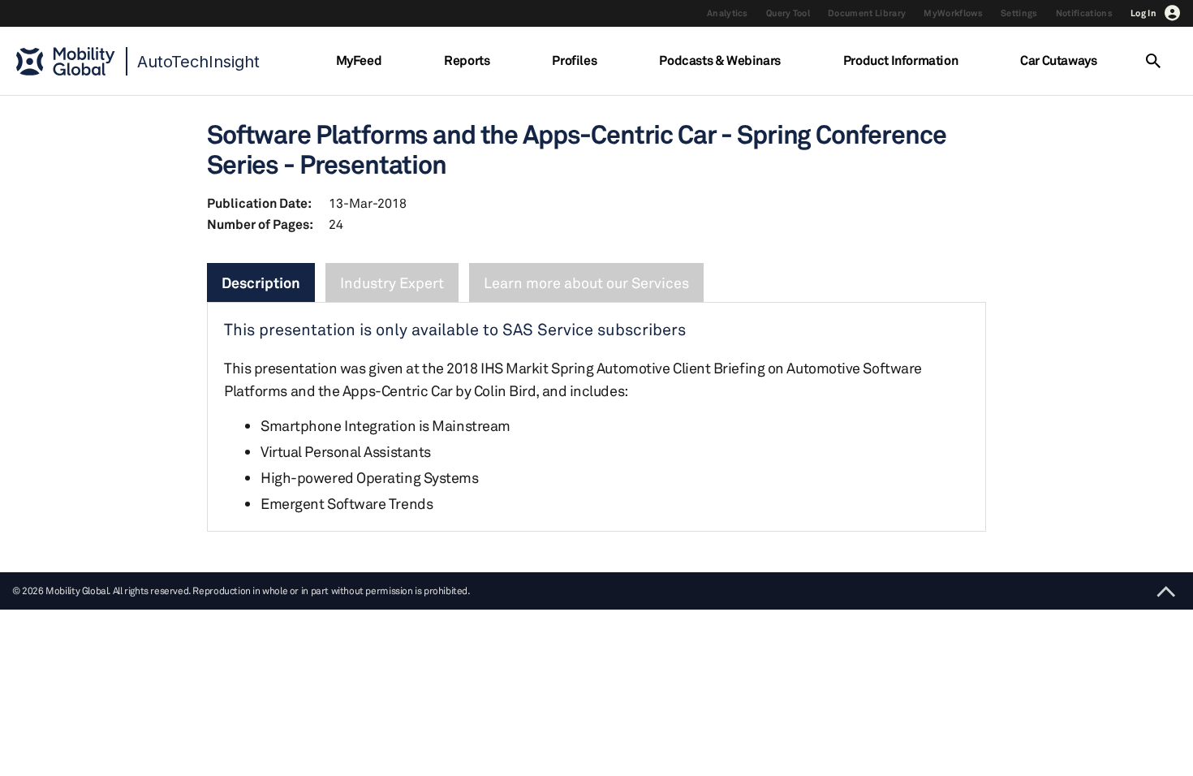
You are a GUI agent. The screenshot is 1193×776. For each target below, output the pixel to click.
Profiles (574, 60)
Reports (466, 60)
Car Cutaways (1058, 60)
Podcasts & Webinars (719, 60)
